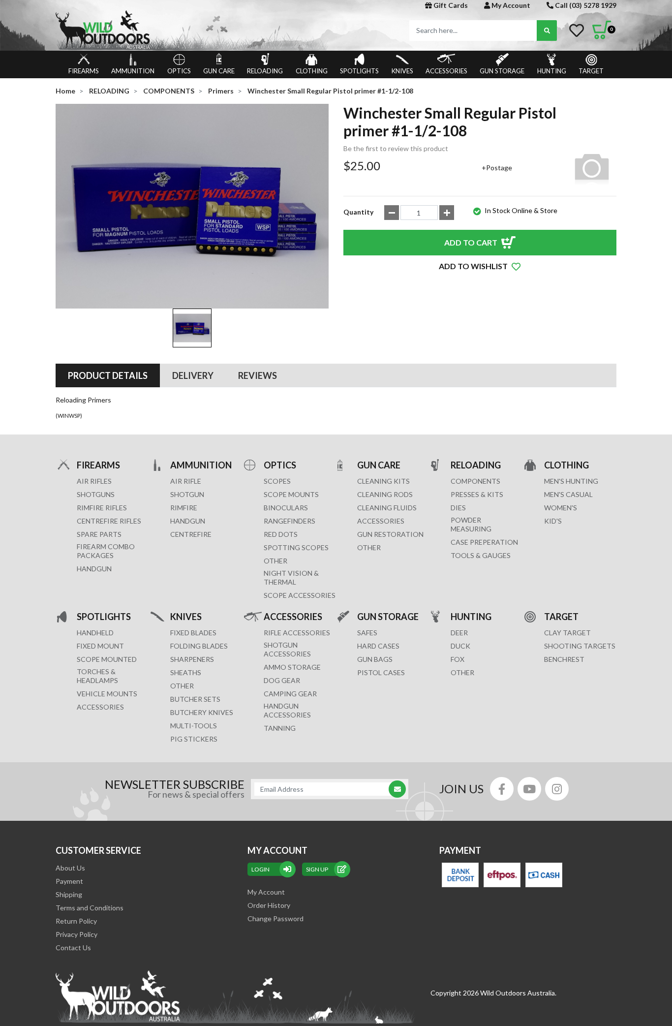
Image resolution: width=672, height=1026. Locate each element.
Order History (268, 905)
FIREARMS (83, 71)
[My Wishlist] (576, 30)
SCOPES (277, 481)
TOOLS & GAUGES (481, 555)
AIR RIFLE (185, 481)
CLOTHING (312, 71)
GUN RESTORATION (390, 534)
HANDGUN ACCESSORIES (287, 710)
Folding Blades (199, 646)
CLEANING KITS (383, 481)
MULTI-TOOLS (193, 725)
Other (182, 686)
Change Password (275, 918)
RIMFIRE (183, 507)
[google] (529, 789)
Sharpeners (192, 659)
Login (260, 869)
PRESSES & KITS (477, 494)
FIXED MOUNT (100, 646)
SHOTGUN (187, 494)
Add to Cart (470, 242)
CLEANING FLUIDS (387, 507)
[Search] (547, 30)
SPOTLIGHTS (359, 71)
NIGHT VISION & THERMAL (291, 577)
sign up (317, 869)
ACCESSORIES (446, 71)
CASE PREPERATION (484, 542)
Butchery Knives (201, 712)
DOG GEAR (282, 680)
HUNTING (551, 71)
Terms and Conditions (89, 907)
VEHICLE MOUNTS (107, 693)
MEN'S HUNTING (571, 481)
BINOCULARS (286, 507)
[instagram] (557, 789)
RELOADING (265, 71)
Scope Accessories (300, 595)
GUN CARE (219, 71)
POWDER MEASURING (471, 524)
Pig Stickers (193, 739)
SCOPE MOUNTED (107, 659)
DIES (458, 507)
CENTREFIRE (191, 534)
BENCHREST (564, 659)
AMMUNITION (132, 71)
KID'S (553, 521)
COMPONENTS (475, 481)
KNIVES (402, 71)
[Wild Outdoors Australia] (192, 30)
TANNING (280, 728)
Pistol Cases (381, 672)
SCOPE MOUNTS (291, 494)
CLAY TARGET (567, 632)
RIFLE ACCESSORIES (297, 632)
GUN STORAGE (502, 71)
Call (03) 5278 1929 (584, 5)
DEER (459, 632)
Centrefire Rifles (109, 521)
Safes (367, 632)
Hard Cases (378, 646)
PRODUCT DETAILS (108, 375)
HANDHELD (95, 632)
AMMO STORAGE (292, 667)
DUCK (460, 646)
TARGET (591, 71)
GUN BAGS (375, 659)
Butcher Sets (195, 699)
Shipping (69, 894)
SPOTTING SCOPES (296, 547)
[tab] (108, 375)
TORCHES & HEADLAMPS (97, 675)
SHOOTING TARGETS (579, 646)
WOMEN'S (560, 507)
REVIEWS (257, 375)
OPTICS (179, 71)
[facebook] (502, 789)
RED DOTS (281, 534)
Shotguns (96, 494)
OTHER (275, 561)
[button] (479, 266)
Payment (69, 881)
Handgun (94, 568)
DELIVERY (193, 375)
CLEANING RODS (385, 494)
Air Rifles (94, 481)
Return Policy (76, 921)
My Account (510, 5)
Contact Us (73, 947)
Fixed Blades (193, 632)
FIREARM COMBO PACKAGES (106, 551)
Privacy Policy (76, 934)
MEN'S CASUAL (568, 494)
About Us (70, 868)
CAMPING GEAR (290, 693)
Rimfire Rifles (102, 507)
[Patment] (460, 875)
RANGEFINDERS (289, 521)
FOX (457, 659)
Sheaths (185, 672)
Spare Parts (99, 534)
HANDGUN (187, 521)
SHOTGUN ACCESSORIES (287, 649)
